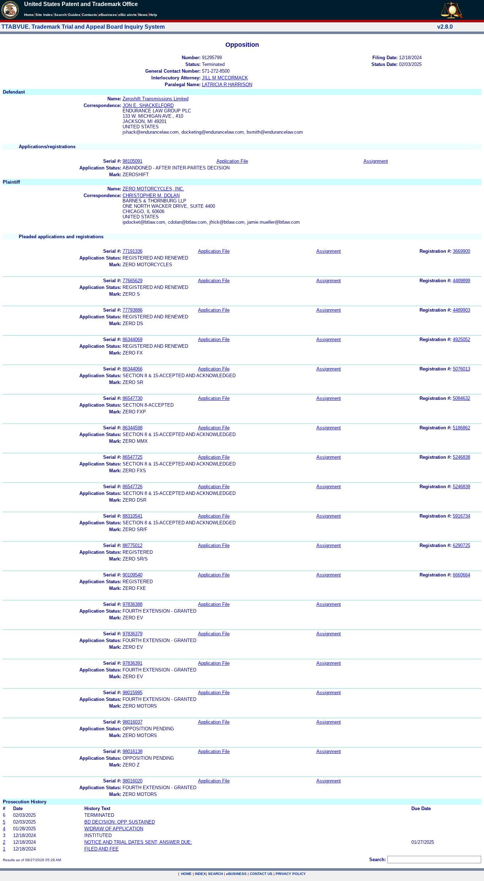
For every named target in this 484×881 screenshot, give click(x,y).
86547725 (132, 457)
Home (29, 15)
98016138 (132, 751)
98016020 (132, 781)
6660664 (461, 575)
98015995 (132, 692)
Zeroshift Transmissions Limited (155, 98)
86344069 (132, 339)
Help (153, 15)
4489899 (461, 280)
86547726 (132, 486)
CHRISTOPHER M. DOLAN (151, 195)
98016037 (132, 722)
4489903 (461, 310)
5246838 (461, 457)
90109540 (132, 575)
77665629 (132, 280)
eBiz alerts (127, 15)
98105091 (132, 161)
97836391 (132, 663)
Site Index (44, 15)
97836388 (132, 604)
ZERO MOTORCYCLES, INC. (153, 188)
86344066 (132, 369)
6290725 (461, 545)
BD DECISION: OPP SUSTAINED (119, 822)
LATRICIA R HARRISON (227, 84)
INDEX (200, 874)
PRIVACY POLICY (291, 874)
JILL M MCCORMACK (225, 77)
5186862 (461, 427)
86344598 (132, 427)
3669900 (461, 251)
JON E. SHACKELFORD (148, 105)
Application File (232, 161)
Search (60, 15)
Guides (74, 15)
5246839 (461, 486)
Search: (377, 859)
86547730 (132, 398)
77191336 (132, 251)
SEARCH (215, 874)
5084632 (461, 398)
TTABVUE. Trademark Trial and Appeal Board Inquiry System (83, 27)
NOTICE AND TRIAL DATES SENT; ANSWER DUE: (138, 842)
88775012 (132, 545)
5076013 (461, 369)
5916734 (461, 516)
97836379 (132, 633)
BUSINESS (236, 874)
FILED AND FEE (101, 849)
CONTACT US (261, 874)
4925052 (461, 339)
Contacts (89, 15)
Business (108, 15)
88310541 (132, 516)
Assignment (376, 161)
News (143, 15)
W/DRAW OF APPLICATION (113, 828)
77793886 (132, 310)
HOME (186, 874)
